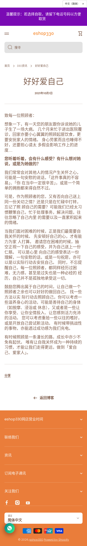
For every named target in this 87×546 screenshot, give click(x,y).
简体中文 (15, 520)
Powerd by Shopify (56, 540)
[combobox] (43, 47)
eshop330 (36, 540)
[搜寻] (8, 47)
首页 (7, 66)
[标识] (43, 33)
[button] (7, 375)
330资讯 (22, 66)
